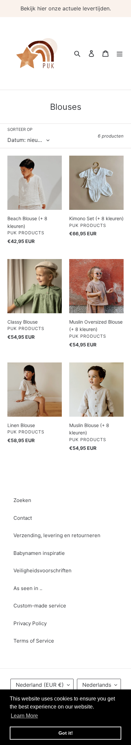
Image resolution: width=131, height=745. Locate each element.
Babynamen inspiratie (39, 553)
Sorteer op (20, 129)
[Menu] (120, 53)
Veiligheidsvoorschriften (42, 570)
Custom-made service (39, 605)
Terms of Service (33, 641)
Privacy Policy (30, 623)
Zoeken (22, 500)
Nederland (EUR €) (40, 684)
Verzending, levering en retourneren (56, 535)
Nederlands (96, 684)
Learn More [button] (24, 716)
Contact (22, 518)
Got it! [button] (65, 733)
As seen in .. (27, 588)
